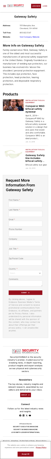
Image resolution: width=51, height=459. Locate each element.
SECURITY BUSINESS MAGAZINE (25, 429)
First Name (14, 200)
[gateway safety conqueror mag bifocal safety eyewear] (13, 105)
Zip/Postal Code (16, 258)
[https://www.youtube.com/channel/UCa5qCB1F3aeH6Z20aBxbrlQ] (30, 415)
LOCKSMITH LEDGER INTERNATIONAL (25, 432)
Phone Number (15, 229)
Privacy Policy (41, 441)
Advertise (14, 441)
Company (13, 239)
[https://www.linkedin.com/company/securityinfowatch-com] (23, 415)
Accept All (25, 454)
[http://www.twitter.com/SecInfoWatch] (27, 415)
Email (12, 219)
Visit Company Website (29, 37)
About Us (6, 441)
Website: (7, 37)
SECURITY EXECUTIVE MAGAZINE (25, 426)
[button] (4, 6)
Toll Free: (7, 33)
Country (13, 269)
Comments (13, 279)
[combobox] (25, 273)
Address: (7, 25)
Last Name (14, 210)
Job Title (13, 249)
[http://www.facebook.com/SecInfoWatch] (20, 415)
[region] (25, 450)
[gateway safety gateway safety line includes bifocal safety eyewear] (13, 154)
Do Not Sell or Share (27, 441)
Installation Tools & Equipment (35, 101)
